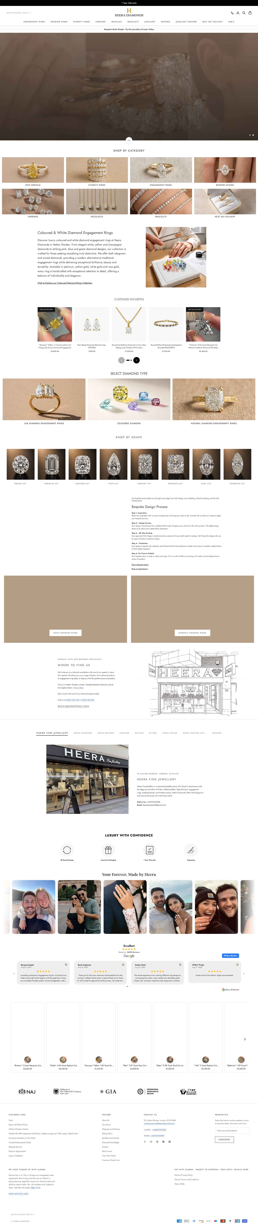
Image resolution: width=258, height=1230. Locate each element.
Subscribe (224, 1139)
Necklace (117, 22)
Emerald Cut (52, 483)
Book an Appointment (140, 569)
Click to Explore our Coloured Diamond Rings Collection (65, 283)
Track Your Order (109, 1155)
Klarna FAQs (179, 1184)
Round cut (21, 483)
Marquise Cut (237, 483)
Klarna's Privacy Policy (184, 1175)
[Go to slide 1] (128, 360)
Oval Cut (206, 483)
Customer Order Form (111, 1160)
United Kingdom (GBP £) (18, 13)
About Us (105, 1120)
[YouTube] (163, 1141)
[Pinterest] (157, 1141)
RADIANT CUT (144, 483)
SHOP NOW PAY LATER (18, 1193)
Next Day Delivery (212, 22)
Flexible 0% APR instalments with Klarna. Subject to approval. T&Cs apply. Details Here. (43, 1133)
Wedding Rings (59, 22)
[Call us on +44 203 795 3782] (232, 13)
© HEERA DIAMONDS (20, 1221)
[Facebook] (145, 1141)
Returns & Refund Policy (18, 1124)
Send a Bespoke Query (140, 564)
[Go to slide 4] (129, 986)
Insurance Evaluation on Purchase (22, 1138)
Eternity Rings (81, 22)
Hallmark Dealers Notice (18, 1129)
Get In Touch (107, 1151)
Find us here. (78, 687)
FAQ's (231, 22)
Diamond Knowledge (110, 1142)
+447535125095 (157, 1135)
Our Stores (106, 1124)
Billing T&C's (107, 1133)
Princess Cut (175, 483)
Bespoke (165, 22)
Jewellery (150, 22)
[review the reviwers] (66, 965)
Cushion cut (83, 483)
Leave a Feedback (16, 1155)
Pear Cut (114, 483)
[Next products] (136, 360)
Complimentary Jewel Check (20, 1142)
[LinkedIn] (170, 1141)
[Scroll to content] (129, 140)
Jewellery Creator (186, 22)
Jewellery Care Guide (110, 1138)
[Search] (244, 12)
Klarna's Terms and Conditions (187, 1179)
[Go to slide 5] (131, 986)
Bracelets (133, 22)
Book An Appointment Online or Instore (73, 706)
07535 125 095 (88, 700)
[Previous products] (121, 360)
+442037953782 (159, 1129)
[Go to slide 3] (127, 986)
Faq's (11, 1120)
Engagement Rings (34, 22)
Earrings (101, 22)
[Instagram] (151, 1141)
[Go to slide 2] (131, 360)
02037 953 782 (72, 700)
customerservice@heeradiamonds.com (159, 1123)
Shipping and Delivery (111, 1129)
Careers (105, 1146)
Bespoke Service (15, 1146)
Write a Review (230, 955)
